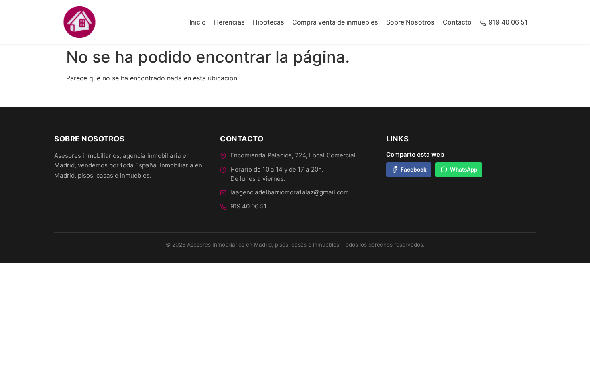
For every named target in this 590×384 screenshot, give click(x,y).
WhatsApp (463, 169)
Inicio (197, 22)
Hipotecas (268, 22)
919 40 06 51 (248, 206)
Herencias (229, 22)
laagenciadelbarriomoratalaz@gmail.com (289, 192)
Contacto (457, 22)
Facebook (414, 169)
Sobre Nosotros (410, 22)
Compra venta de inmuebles (335, 22)
